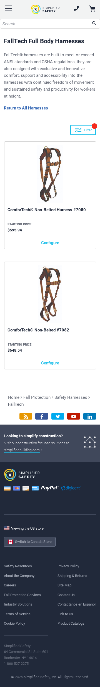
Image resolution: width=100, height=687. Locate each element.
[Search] (94, 24)
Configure (50, 242)
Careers (10, 585)
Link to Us (65, 614)
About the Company (19, 576)
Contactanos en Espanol (77, 604)
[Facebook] (41, 416)
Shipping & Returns (72, 576)
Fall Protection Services (22, 595)
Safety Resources (18, 566)
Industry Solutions (18, 604)
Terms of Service (17, 614)
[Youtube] (73, 416)
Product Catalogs (71, 623)
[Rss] (25, 416)
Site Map (64, 585)
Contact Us (66, 595)
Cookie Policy (14, 623)
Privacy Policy (68, 566)
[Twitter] (57, 416)
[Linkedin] (89, 416)
